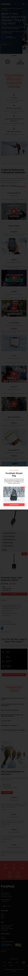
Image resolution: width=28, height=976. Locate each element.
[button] (26, 468)
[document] (14, 488)
